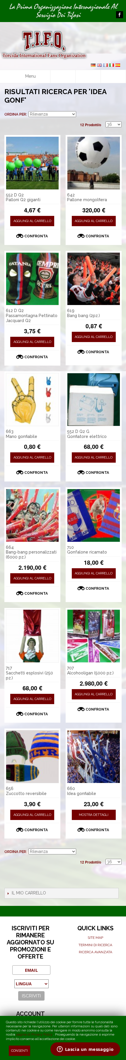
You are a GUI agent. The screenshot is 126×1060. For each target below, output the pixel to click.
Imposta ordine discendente (81, 114)
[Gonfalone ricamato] (93, 515)
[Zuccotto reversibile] (32, 756)
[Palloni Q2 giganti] (32, 163)
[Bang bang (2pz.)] (93, 279)
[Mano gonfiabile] (32, 399)
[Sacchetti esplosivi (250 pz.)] (32, 636)
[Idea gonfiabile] (93, 756)
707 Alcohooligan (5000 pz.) (90, 670)
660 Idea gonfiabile (81, 791)
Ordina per (15, 114)
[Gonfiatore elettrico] (93, 399)
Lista (117, 114)
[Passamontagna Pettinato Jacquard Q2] (32, 279)
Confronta (36, 236)
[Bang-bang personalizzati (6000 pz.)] (32, 515)
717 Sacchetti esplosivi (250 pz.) (29, 673)
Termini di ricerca (95, 945)
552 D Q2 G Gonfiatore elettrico (87, 434)
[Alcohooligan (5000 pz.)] (93, 636)
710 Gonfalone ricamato (87, 550)
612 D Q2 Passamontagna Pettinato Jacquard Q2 (31, 315)
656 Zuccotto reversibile (26, 791)
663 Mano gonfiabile (21, 434)
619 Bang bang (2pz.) (83, 313)
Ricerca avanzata (95, 952)
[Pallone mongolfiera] (93, 163)
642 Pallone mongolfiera (87, 197)
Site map (95, 938)
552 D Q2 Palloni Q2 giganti (23, 197)
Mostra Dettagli (93, 815)
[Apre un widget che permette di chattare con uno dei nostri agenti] (85, 1049)
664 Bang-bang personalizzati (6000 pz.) (31, 552)
